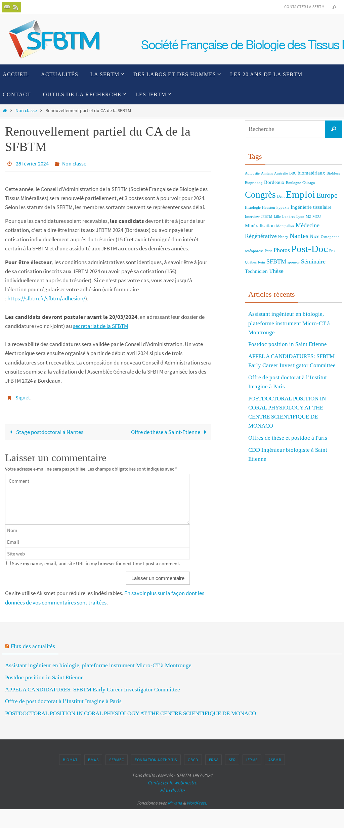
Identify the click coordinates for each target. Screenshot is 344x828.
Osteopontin (330, 237)
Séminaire (313, 261)
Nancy (283, 237)
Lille (277, 216)
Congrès (260, 195)
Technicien (256, 271)
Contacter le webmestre (172, 780)
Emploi (300, 194)
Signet (22, 395)
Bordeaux (274, 182)
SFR (232, 757)
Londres (288, 216)
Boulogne (293, 183)
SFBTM (276, 261)
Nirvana (175, 800)
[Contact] (7, 7)
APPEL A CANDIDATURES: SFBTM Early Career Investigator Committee (92, 687)
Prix (332, 251)
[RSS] (15, 7)
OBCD (193, 757)
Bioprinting (254, 183)
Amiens (267, 173)
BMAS (93, 757)
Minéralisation (260, 225)
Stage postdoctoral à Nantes (49, 429)
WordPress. (197, 800)
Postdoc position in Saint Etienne (287, 344)
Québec (251, 262)
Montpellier (285, 226)
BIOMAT (70, 757)
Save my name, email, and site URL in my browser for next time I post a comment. (96, 560)
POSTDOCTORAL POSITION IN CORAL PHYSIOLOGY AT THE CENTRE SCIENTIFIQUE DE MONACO (130, 711)
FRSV (213, 757)
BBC (292, 173)
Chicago (308, 183)
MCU (316, 216)
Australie (281, 173)
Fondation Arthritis (156, 757)
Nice (314, 236)
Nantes (299, 235)
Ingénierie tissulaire (311, 207)
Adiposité (252, 173)
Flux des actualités (33, 643)
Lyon (300, 216)
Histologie (253, 207)
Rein (261, 262)
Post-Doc (309, 248)
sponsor (294, 262)
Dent (281, 196)
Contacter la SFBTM (304, 6)
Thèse (276, 270)
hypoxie (282, 207)
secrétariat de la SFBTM (100, 324)
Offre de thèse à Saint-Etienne (166, 429)
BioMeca (333, 173)
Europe (327, 195)
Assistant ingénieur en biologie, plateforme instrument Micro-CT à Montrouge (289, 323)
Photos (281, 250)
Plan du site (172, 787)
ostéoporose (254, 251)
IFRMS (252, 757)
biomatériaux (311, 173)
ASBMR (275, 757)
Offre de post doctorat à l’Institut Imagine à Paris (63, 698)
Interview (252, 216)
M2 (308, 216)
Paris (268, 251)
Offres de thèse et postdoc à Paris (287, 438)
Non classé (26, 110)
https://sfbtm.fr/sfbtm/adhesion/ (46, 297)
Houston (268, 207)
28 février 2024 (32, 163)
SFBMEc (116, 757)
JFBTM (266, 216)
